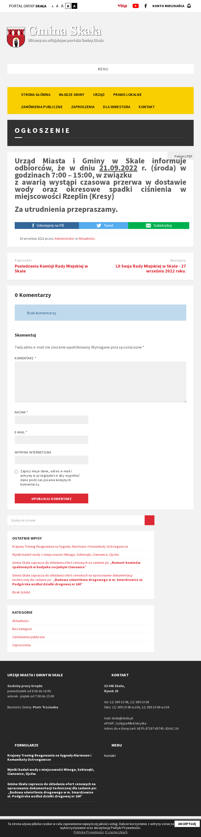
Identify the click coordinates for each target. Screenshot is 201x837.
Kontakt (110, 755)
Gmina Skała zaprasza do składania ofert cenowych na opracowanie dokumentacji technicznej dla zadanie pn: (77, 579)
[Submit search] (149, 520)
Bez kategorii (22, 629)
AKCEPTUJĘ (187, 824)
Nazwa (21, 412)
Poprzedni (23, 260)
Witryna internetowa (33, 452)
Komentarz (25, 358)
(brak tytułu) (21, 592)
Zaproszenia (21, 645)
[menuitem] (35, 94)
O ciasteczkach (116, 832)
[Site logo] (16, 47)
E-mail (21, 432)
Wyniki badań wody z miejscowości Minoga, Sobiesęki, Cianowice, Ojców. (65, 554)
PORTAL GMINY (27, 5)
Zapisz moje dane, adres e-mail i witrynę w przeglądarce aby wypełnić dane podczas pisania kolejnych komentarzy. (50, 477)
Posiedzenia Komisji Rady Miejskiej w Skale (51, 268)
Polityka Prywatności (89, 832)
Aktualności (86, 238)
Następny (178, 260)
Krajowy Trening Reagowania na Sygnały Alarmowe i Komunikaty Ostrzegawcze (70, 546)
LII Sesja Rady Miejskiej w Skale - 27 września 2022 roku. (151, 268)
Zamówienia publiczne (28, 637)
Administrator (64, 238)
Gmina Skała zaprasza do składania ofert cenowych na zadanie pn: (76, 564)
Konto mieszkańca (168, 6)
